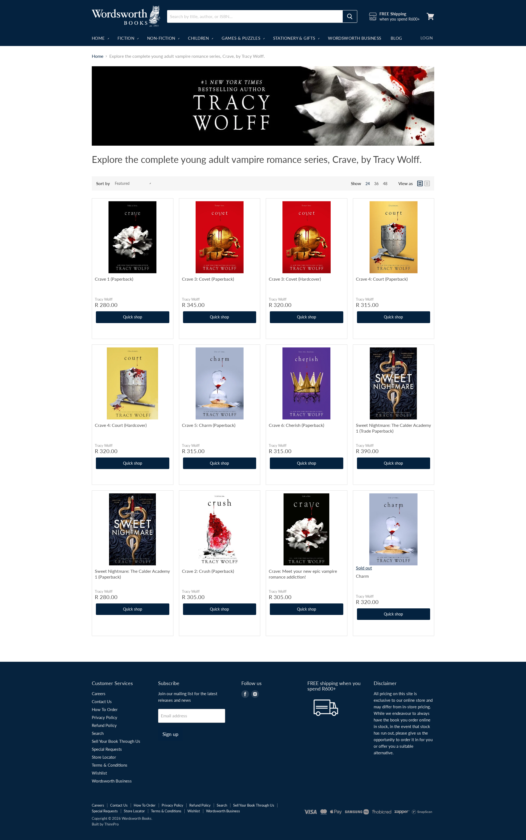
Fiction (127, 38)
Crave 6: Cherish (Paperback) (296, 425)
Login (427, 38)
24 (367, 183)
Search (98, 733)
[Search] (349, 16)
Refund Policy (104, 725)
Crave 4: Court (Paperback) (382, 278)
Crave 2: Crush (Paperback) (208, 571)
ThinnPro (111, 824)
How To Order (105, 709)
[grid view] (420, 183)
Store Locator (104, 757)
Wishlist (99, 772)
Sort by (103, 183)
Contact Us (102, 701)
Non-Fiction (161, 38)
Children (199, 38)
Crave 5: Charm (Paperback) (208, 425)
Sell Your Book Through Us (116, 741)
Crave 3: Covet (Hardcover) (295, 278)
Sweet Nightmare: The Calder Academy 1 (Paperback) (132, 573)
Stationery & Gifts (295, 38)
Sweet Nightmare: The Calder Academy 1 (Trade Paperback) (393, 427)
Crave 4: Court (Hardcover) (121, 425)
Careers (98, 693)
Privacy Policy (104, 717)
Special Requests (107, 749)
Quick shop (132, 317)
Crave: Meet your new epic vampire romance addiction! (303, 573)
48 (385, 183)
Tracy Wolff (104, 299)
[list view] (427, 183)
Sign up (170, 734)
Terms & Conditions (109, 765)
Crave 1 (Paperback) (114, 278)
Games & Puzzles (241, 38)
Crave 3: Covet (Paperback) (208, 278)
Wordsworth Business (354, 38)
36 (376, 183)
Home (99, 38)
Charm (362, 576)
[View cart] (430, 16)
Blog (396, 38)
